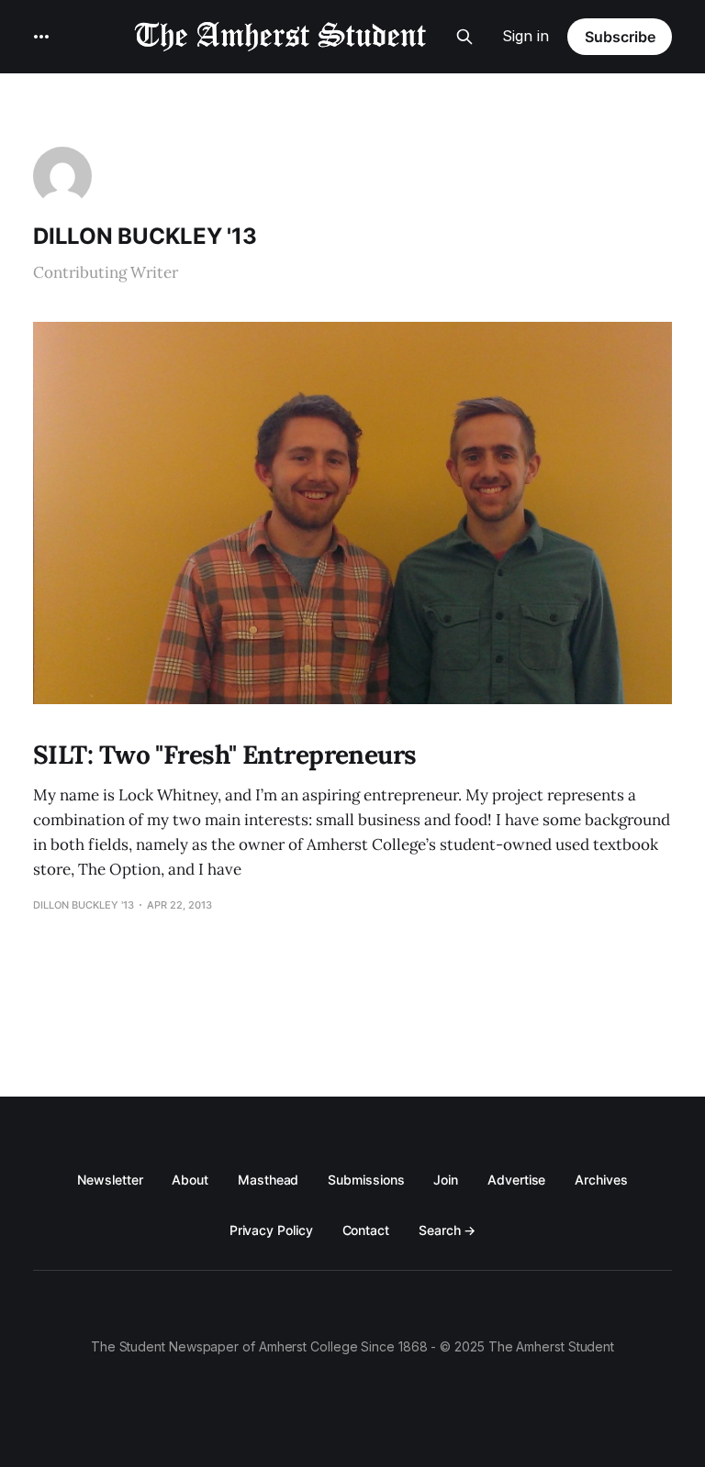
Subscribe (620, 37)
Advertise (516, 1179)
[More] (41, 36)
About (190, 1179)
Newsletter (109, 1179)
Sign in (525, 36)
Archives (601, 1179)
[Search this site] (464, 36)
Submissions (366, 1179)
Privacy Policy (271, 1230)
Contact (365, 1230)
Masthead (268, 1179)
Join (445, 1179)
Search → (447, 1230)
